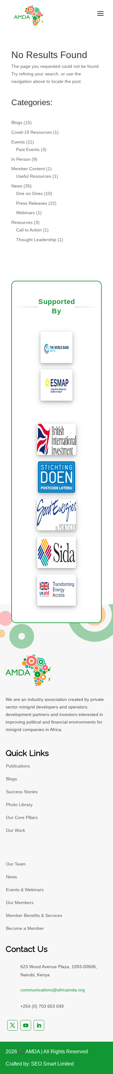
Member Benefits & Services (34, 915)
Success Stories (22, 791)
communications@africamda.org (52, 989)
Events (18, 141)
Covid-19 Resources (31, 132)
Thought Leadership (36, 239)
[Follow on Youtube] (25, 1025)
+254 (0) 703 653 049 (42, 1006)
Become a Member (25, 928)
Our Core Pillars (22, 817)
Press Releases (31, 203)
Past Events (28, 149)
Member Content (28, 168)
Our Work (15, 830)
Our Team (16, 863)
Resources (22, 222)
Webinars (25, 212)
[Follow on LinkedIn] (39, 1025)
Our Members (20, 902)
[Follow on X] (12, 1025)
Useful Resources (33, 176)
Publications (18, 765)
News (16, 185)
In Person (20, 159)
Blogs (16, 122)
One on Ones (29, 193)
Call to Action (29, 229)
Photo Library (19, 804)
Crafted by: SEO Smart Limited (40, 1063)
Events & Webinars (25, 889)
